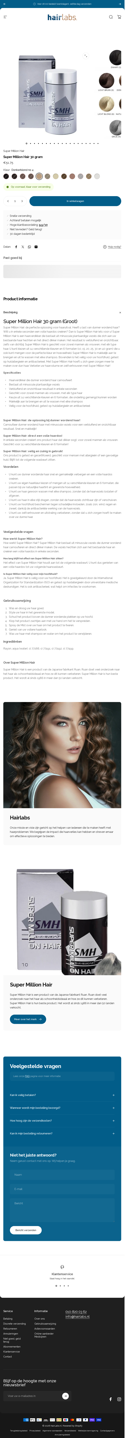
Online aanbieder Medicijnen (44, 1335)
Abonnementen (12, 1346)
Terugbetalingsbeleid (18, 1431)
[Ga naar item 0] (27, 144)
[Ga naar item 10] (62, 144)
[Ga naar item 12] (70, 144)
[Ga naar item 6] (46, 144)
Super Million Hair (13, 151)
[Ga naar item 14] (78, 144)
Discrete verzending (14, 1323)
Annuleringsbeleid (62, 1435)
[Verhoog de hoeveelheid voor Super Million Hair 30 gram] (23, 201)
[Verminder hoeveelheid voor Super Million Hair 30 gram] (7, 201)
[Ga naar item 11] (66, 144)
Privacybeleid (35, 1431)
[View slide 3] (64, 1286)
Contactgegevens (107, 1431)
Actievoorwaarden (44, 1328)
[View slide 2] (60, 1286)
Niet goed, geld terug (12, 1340)
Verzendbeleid (70, 1431)
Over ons (39, 1318)
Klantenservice (62, 1274)
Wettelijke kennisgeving (88, 1431)
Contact (7, 1356)
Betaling (7, 1318)
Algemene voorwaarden (52, 1431)
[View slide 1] (56, 1286)
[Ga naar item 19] (98, 144)
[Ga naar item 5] (42, 144)
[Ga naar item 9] (58, 144)
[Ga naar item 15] (82, 144)
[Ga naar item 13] (74, 144)
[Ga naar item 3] (35, 144)
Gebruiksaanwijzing (45, 1323)
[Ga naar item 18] (94, 144)
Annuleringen (10, 1333)
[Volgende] (120, 4)
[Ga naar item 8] (54, 144)
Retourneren (10, 1328)
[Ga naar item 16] (86, 144)
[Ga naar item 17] (90, 144)
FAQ (27, 1076)
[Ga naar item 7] (50, 144)
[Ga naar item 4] (39, 144)
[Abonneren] (65, 1396)
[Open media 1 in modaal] (86, 56)
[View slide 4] (68, 1286)
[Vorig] (4, 4)
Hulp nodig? (114, 246)
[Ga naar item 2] (31, 144)
